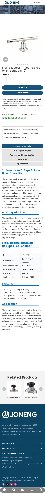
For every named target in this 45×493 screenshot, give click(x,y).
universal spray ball (29, 129)
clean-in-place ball (10, 129)
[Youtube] (11, 484)
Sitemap (13, 480)
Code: (24, 114)
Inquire (24, 87)
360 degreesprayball (11, 133)
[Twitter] (7, 484)
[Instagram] (15, 484)
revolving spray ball (30, 133)
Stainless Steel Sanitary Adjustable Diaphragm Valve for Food (14, 398)
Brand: (4, 114)
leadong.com (30, 480)
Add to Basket (23, 92)
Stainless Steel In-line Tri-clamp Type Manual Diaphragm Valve (31, 398)
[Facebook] (3, 484)
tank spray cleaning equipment (15, 137)
